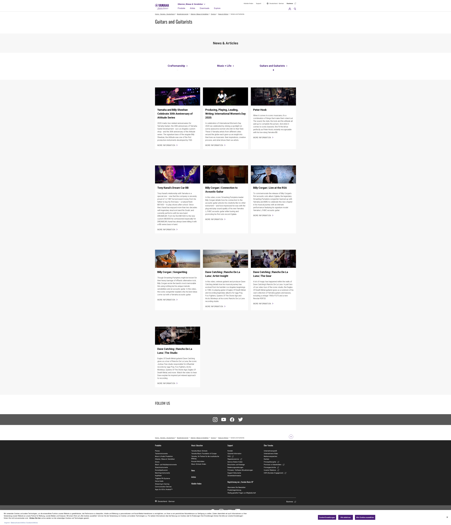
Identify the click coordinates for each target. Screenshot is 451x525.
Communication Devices (163, 486)
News (193, 470)
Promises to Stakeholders (272, 464)
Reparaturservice (233, 459)
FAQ (229, 456)
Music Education (197, 445)
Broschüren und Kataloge (236, 464)
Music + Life (224, 65)
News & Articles (223, 14)
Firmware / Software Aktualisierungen (240, 470)
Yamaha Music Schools (199, 451)
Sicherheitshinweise (234, 475)
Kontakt (230, 451)
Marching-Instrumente (162, 473)
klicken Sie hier (35, 518)
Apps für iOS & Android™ (164, 489)
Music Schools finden (198, 464)
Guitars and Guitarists (272, 65)
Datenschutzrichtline (18, 522)
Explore (217, 8)
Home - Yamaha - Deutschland (165, 14)
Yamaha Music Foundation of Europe (203, 453)
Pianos (157, 451)
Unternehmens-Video (271, 453)
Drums (157, 462)
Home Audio (159, 481)
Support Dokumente (234, 473)
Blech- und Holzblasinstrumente (166, 464)
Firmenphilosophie (270, 462)
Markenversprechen (270, 456)
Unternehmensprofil (270, 451)
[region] (225, 517)
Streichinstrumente (161, 467)
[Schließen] (447, 517)
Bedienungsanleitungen (235, 467)
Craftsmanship (176, 65)
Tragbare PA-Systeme (162, 478)
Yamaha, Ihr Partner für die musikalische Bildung (205, 457)
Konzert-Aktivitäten (197, 461)
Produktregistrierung (234, 490)
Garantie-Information (234, 453)
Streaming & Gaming (162, 484)
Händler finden (248, 3)
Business (290, 3)
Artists (192, 8)
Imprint (7, 522)
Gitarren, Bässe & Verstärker (190, 4)
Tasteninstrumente (161, 453)
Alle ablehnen (345, 517)
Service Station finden (235, 462)
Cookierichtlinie (32, 522)
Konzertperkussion (161, 470)
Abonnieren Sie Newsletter (236, 487)
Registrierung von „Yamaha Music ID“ (240, 482)
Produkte (181, 8)
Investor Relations (270, 470)
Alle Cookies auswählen (365, 517)
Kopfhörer (158, 475)
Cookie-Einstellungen (327, 517)
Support (258, 3)
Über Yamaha (268, 445)
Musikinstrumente (182, 14)
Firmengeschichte (270, 467)
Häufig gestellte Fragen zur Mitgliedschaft (241, 493)
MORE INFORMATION (166, 145)
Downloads (204, 8)
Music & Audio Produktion (164, 456)
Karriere (266, 459)
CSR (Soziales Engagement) (273, 473)
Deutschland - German (276, 3)
